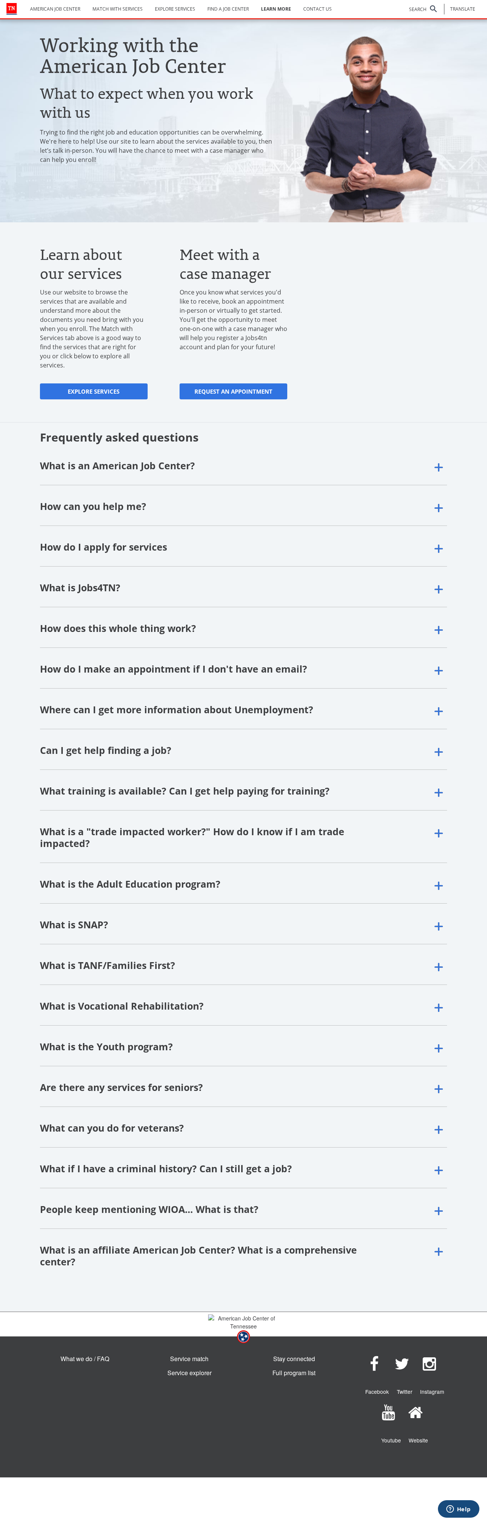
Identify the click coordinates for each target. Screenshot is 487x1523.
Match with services (117, 9)
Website (418, 1440)
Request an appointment (233, 391)
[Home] (12, 9)
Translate (462, 9)
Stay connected (294, 1358)
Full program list (293, 1372)
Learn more (276, 9)
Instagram (432, 1391)
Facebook (377, 1391)
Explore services (175, 9)
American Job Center (55, 9)
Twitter (404, 1391)
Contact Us (317, 9)
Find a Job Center (228, 9)
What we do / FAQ (84, 1358)
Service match (189, 1358)
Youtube (391, 1440)
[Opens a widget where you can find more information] (458, 1509)
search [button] (418, 9)
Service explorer (189, 1372)
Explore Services (93, 391)
